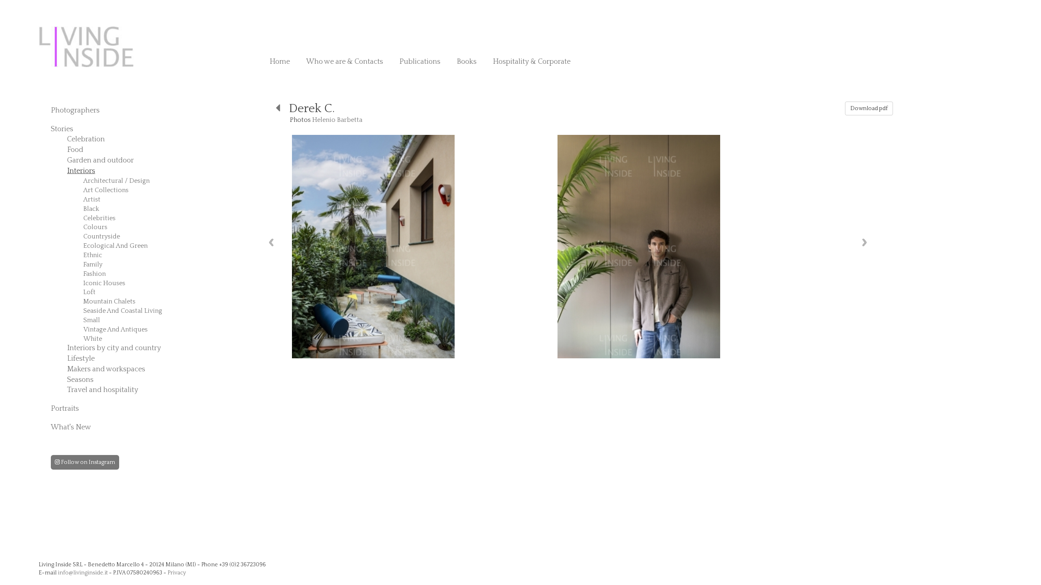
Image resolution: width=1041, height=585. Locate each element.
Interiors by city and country (114, 348)
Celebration (86, 139)
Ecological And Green (115, 245)
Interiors (81, 171)
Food (75, 150)
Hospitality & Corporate (532, 62)
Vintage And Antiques (115, 329)
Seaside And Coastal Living (122, 310)
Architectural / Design (116, 180)
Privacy (177, 573)
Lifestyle (81, 359)
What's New (71, 427)
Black (91, 208)
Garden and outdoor (100, 160)
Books (467, 62)
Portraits (65, 409)
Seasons (80, 380)
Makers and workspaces (106, 369)
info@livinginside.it (83, 573)
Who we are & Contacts (344, 62)
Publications (419, 62)
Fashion (94, 273)
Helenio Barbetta (337, 120)
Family (92, 264)
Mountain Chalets (109, 301)
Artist (91, 199)
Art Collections (105, 190)
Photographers (75, 110)
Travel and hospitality (102, 390)
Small (91, 320)
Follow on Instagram (87, 462)
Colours (95, 227)
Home (280, 62)
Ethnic (92, 255)
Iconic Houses (104, 283)
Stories (62, 129)
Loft (89, 292)
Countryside (101, 236)
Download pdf (869, 108)
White (92, 338)
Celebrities (99, 218)
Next (864, 242)
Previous (271, 242)
